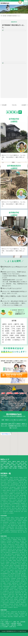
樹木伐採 (23, 621)
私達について (9, 621)
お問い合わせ (13, 626)
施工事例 (14, 625)
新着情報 (20, 625)
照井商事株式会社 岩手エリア (12, 631)
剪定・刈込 (16, 621)
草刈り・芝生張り (6, 623)
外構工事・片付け (6, 625)
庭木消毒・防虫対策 (16, 623)
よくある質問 (5, 626)
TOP (3, 621)
